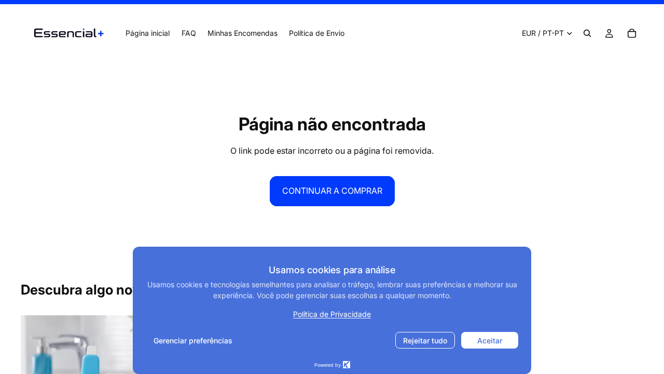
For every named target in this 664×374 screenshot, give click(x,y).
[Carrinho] (631, 33)
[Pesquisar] (587, 33)
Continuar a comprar (332, 190)
